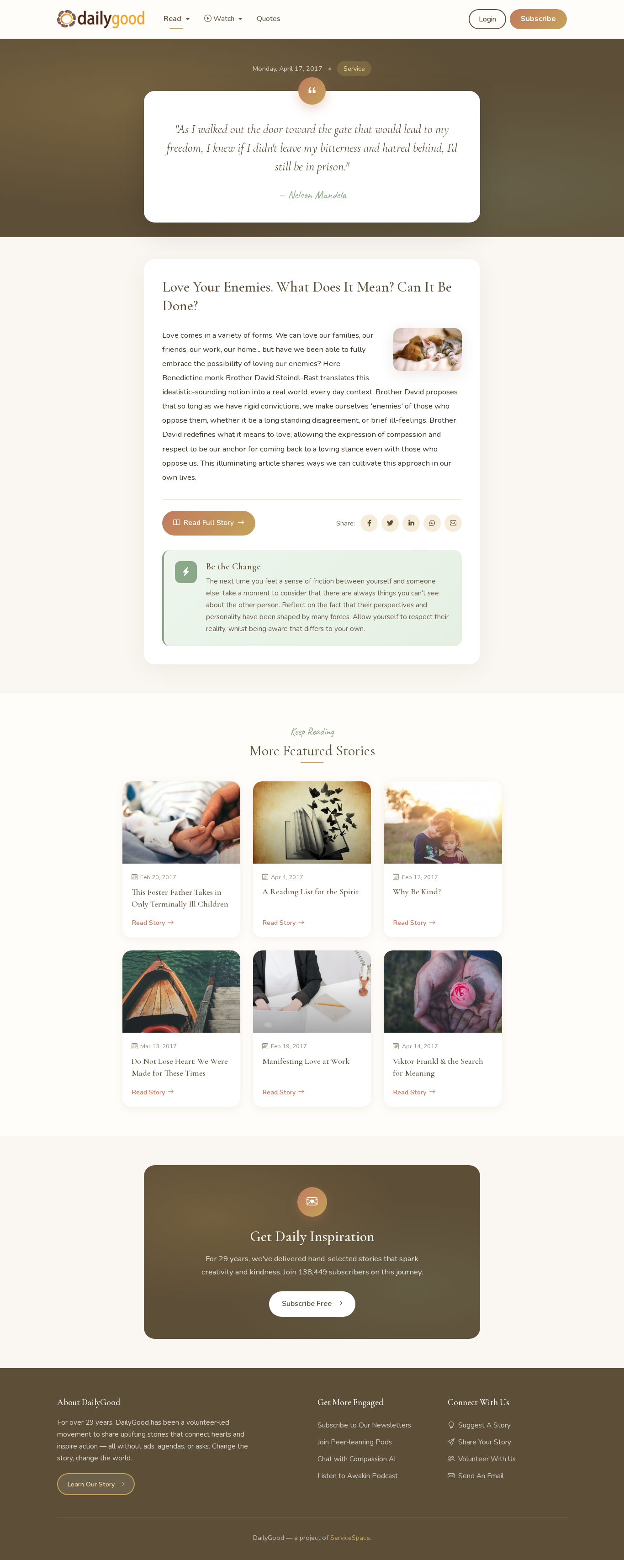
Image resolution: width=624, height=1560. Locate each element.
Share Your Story (484, 1442)
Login (487, 19)
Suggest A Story (484, 1425)
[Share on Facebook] (369, 523)
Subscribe (538, 19)
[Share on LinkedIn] (411, 523)
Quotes (268, 19)
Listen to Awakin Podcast (357, 1475)
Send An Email (481, 1475)
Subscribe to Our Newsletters (364, 1425)
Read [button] (173, 19)
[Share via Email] (453, 523)
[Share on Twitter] (390, 523)
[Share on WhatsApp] (432, 523)
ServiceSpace (350, 1537)
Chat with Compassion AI (356, 1459)
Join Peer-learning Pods (354, 1442)
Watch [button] (224, 19)
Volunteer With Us (487, 1459)
